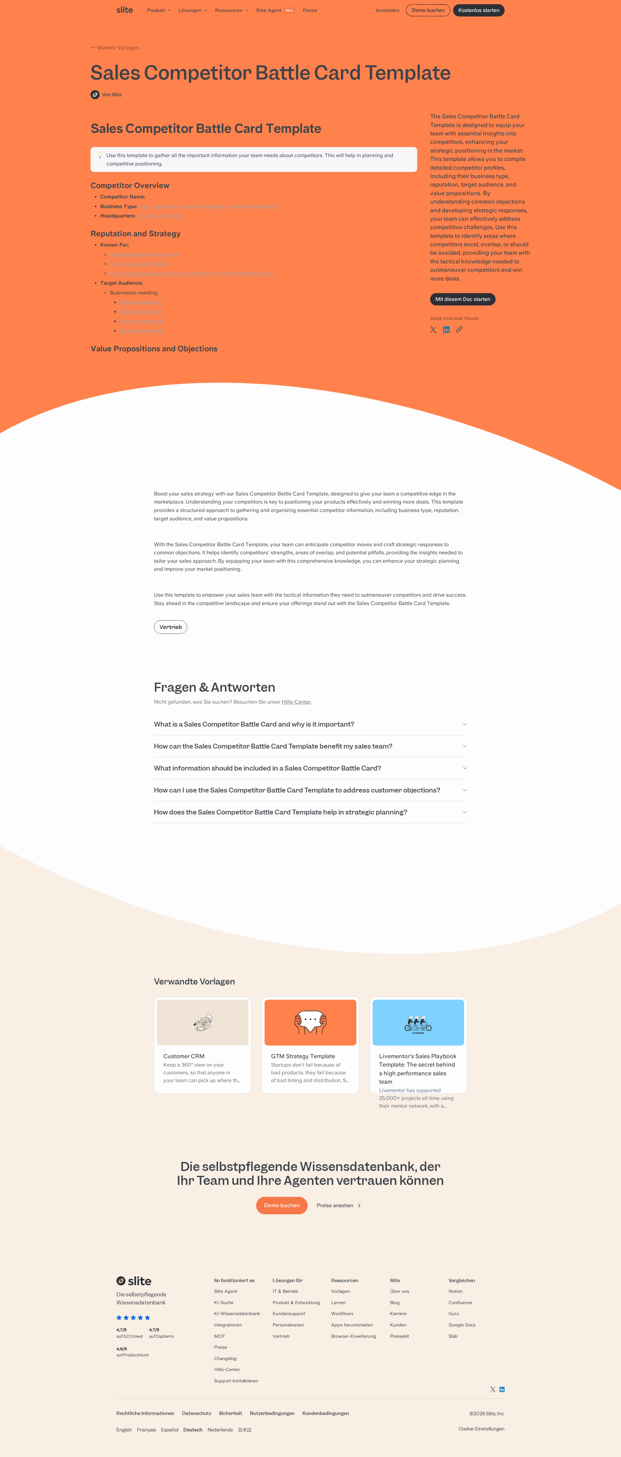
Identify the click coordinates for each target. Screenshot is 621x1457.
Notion (456, 1291)
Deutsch (192, 1430)
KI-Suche (224, 1302)
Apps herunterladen (352, 1324)
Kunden (398, 1324)
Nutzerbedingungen (272, 1413)
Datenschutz (196, 1413)
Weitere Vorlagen (117, 48)
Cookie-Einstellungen (482, 1429)
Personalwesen (288, 1324)
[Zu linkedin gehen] (502, 1389)
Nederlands (220, 1430)
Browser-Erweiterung (353, 1336)
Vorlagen (340, 1291)
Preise (220, 1347)
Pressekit (399, 1336)
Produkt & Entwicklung (296, 1302)
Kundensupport (289, 1313)
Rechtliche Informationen (145, 1413)
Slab (453, 1336)
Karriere (398, 1313)
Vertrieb (170, 627)
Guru (454, 1313)
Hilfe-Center (296, 702)
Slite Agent (225, 1291)
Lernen (338, 1302)
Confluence (460, 1302)
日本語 (245, 1430)
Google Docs (462, 1324)
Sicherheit (230, 1413)
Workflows (342, 1313)
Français (146, 1430)
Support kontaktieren (236, 1380)
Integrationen (228, 1324)
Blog (395, 1302)
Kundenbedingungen (325, 1413)
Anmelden (387, 10)
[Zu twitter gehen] (493, 1389)
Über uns (399, 1291)
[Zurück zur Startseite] (124, 10)
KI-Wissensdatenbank (237, 1313)
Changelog (225, 1358)
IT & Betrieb (285, 1291)
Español (169, 1430)
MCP (219, 1336)
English (124, 1430)
